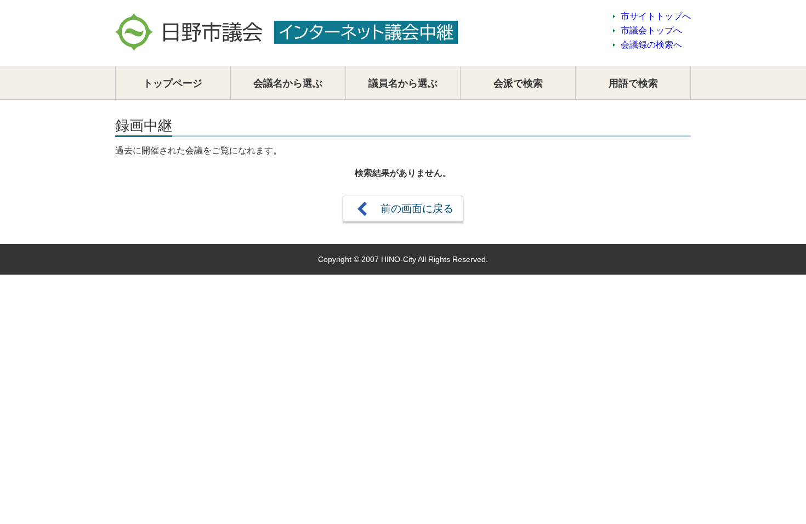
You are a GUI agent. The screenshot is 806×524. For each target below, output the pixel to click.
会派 (518, 83)
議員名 (403, 83)
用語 (633, 83)
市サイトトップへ (656, 16)
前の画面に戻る (417, 208)
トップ (172, 83)
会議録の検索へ (651, 44)
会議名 (287, 83)
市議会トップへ (651, 30)
